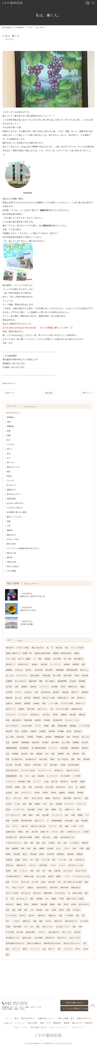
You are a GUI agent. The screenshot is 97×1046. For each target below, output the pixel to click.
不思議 (54, 910)
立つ (8, 458)
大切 (31, 910)
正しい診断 (10, 737)
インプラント (68, 949)
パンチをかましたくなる (81, 876)
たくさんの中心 (11, 915)
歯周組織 (73, 726)
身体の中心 (10, 904)
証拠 (7, 882)
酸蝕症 (80, 815)
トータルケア (22, 715)
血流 (51, 804)
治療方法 (9, 703)
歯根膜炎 (24, 687)
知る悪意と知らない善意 (16, 512)
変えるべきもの (81, 871)
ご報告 (55, 837)
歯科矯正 (85, 692)
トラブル (38, 726)
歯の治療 (45, 815)
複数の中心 (26, 921)
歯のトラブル (42, 709)
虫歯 (8, 521)
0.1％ (27, 776)
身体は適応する (53, 932)
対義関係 (61, 754)
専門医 (55, 715)
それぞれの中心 (60, 893)
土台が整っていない (63, 927)
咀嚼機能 (76, 742)
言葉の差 (57, 871)
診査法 (8, 927)
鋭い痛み (9, 687)
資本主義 (17, 854)
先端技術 (36, 703)
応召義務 (42, 731)
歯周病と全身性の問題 (42, 653)
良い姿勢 (9, 765)
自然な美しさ (34, 715)
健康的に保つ (72, 687)
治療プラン (75, 692)
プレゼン (67, 848)
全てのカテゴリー (14, 412)
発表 (25, 843)
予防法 (63, 687)
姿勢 (31, 754)
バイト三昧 (62, 860)
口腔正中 (30, 887)
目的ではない (62, 938)
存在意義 (50, 848)
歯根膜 (17, 787)
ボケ (87, 815)
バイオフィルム (19, 809)
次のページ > (87, 393)
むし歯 (17, 804)
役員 (22, 848)
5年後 (73, 815)
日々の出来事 (65, 776)
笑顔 (72, 698)
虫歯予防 (33, 687)
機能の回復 (32, 681)
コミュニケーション (72, 720)
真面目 (58, 876)
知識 (8, 435)
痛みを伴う (57, 798)
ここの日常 (76, 776)
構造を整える (75, 887)
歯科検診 (56, 692)
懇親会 (20, 832)
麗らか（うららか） (15, 516)
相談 (36, 692)
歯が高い (29, 670)
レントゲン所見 (84, 726)
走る (8, 453)
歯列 (31, 899)
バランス (18, 692)
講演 (87, 848)
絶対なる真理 (77, 893)
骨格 (34, 921)
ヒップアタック (52, 776)
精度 (43, 703)
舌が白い (9, 804)
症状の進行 (31, 709)
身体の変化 (37, 765)
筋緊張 (54, 899)
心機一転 (24, 826)
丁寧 (51, 709)
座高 (83, 664)
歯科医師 (44, 904)
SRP (43, 871)
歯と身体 (59, 648)
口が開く (86, 832)
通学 (53, 860)
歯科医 (69, 731)
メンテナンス (43, 687)
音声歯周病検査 (56, 821)
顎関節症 (10, 426)
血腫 (24, 815)
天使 (12, 899)
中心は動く (76, 910)
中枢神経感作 (24, 748)
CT (34, 659)
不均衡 (61, 899)
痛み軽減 (41, 776)
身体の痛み (54, 765)
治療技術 (64, 715)
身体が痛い (49, 670)
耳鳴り (26, 798)
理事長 (8, 854)
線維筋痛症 (60, 670)
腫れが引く (78, 798)
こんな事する (74, 843)
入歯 (43, 949)
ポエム (58, 848)
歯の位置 (74, 781)
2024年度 (51, 843)
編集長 (19, 904)
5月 (31, 860)
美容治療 (65, 692)
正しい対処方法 (63, 759)
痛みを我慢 (43, 759)
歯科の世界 (54, 887)
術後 (7, 759)
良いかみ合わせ (20, 681)
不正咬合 (27, 765)
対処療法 (30, 737)
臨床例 (50, 876)
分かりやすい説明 (62, 709)
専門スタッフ (10, 709)
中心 (7, 887)
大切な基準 (38, 938)
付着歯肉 (47, 659)
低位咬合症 (38, 670)
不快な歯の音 (45, 692)
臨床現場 (76, 664)
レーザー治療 (53, 703)
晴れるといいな (13, 467)
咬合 (66, 648)
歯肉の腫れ (67, 798)
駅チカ (78, 949)
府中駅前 (9, 787)
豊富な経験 (28, 720)
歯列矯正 (27, 703)
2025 (60, 826)
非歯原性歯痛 (62, 726)
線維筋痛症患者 (11, 776)
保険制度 (9, 860)
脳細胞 (47, 798)
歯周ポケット (69, 809)
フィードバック (55, 664)
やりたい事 (45, 860)
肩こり (8, 798)
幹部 (28, 848)
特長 (37, 871)
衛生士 (25, 854)
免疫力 (8, 809)
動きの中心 (37, 893)
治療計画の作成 (76, 709)
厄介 (45, 765)
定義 (68, 910)
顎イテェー (11, 462)
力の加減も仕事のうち (13, 876)
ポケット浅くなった (13, 815)
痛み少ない (84, 670)
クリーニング (34, 949)
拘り (8, 440)
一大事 (73, 826)
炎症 (7, 754)
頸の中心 (32, 915)
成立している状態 (12, 893)
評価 (80, 927)
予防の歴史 (31, 809)
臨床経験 (15, 742)
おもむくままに (13, 539)
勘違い (31, 815)
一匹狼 (81, 848)
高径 (30, 787)
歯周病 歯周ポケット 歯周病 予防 (19, 653)
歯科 (7, 949)
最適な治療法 (34, 675)
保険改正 (80, 854)
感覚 (60, 915)
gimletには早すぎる (15, 503)
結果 (74, 927)
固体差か (35, 904)
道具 (16, 793)
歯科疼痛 (82, 681)
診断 (7, 910)
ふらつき (10, 480)
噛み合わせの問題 (26, 837)
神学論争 (80, 793)
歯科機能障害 (62, 681)
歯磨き (82, 687)
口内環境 (9, 692)
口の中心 (48, 921)
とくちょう (23, 871)
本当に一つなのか (18, 887)
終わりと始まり (13, 566)
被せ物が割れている (67, 837)
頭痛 (72, 759)
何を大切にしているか (75, 865)
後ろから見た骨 (37, 798)
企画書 (17, 860)
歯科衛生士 (78, 731)
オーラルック (69, 804)
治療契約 (33, 731)
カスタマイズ (10, 715)
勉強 (86, 882)
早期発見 (21, 709)
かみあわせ (19, 670)
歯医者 (82, 781)
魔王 (86, 893)
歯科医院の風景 (26, 821)
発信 (24, 787)
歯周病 (9, 530)
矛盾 (49, 871)
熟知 (16, 731)
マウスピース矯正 (23, 648)
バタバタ (55, 832)
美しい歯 (18, 698)
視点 (46, 910)
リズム (81, 826)
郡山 (43, 843)
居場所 (41, 854)
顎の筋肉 (76, 737)
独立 (7, 921)
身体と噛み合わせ (12, 770)
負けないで (11, 485)
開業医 (41, 848)
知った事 (35, 882)
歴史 (46, 809)
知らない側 (25, 882)
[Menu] (92, 3)
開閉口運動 (48, 893)
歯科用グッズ (10, 664)
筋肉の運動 (17, 927)
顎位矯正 (71, 793)
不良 (59, 882)
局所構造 (39, 899)
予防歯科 (47, 720)
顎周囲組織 (25, 742)
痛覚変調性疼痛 (72, 670)
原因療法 (39, 737)
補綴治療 (36, 698)
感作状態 (24, 754)
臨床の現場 (64, 887)
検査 (39, 659)
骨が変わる (64, 781)
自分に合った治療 (48, 698)
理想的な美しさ (63, 698)
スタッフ (15, 826)
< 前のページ (10, 393)
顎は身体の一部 (11, 837)
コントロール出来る (28, 770)
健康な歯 (82, 715)
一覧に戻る (48, 393)
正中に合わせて (84, 904)
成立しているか (75, 938)
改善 (68, 737)
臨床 (25, 910)
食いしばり (85, 737)
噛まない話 (11, 553)
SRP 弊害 (67, 659)
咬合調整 (61, 731)
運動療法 (62, 793)
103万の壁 (50, 854)
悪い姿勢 (18, 765)
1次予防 (36, 793)
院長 (65, 843)
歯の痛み (45, 742)
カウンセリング (22, 675)
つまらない (32, 865)
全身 (77, 821)
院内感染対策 (57, 720)
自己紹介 (9, 793)
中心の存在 (84, 921)
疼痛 (7, 720)
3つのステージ (26, 793)
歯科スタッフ (39, 821)
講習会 (82, 787)
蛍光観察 (59, 804)
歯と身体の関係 (73, 765)
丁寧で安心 (46, 715)
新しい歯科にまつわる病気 (73, 882)
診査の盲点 (20, 737)
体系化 (25, 860)
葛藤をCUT (11, 489)
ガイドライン (53, 748)
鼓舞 (7, 821)
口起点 (43, 882)
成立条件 (77, 932)
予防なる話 (11, 562)
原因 (78, 759)
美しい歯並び (50, 681)
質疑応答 (85, 843)
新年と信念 (11, 543)
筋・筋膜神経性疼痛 (38, 748)
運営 (34, 848)
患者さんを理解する (34, 943)
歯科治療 (73, 715)
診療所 (37, 837)
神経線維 (15, 754)
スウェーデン (81, 804)
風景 (7, 848)
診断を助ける (49, 938)
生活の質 (73, 681)
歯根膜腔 (15, 848)
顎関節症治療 (59, 737)
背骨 (77, 915)
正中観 (73, 904)
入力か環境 (10, 932)
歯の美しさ (81, 698)
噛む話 (9, 557)
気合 (59, 843)
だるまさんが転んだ (15, 507)
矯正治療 (85, 675)
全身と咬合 (46, 837)
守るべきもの (67, 871)
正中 (46, 899)
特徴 (31, 871)
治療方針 (38, 720)
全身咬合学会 (10, 832)
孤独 (74, 848)
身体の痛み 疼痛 (24, 781)
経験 (19, 910)
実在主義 (33, 854)
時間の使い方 (21, 865)
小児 (8, 525)
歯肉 (37, 815)
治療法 (52, 759)
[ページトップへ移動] (92, 1005)
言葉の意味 (11, 498)
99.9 (21, 776)
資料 (62, 832)
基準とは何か (27, 938)
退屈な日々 (10, 865)
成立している (66, 932)
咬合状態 (85, 742)
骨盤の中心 (52, 915)
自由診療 (51, 731)
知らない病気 (40, 876)
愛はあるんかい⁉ (9, 383)
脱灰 (66, 815)
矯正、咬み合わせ (38, 648)
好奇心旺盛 (68, 821)
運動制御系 (75, 748)
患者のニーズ (80, 703)
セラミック (16, 949)
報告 (31, 843)
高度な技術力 (16, 720)
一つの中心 (16, 921)
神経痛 (46, 726)
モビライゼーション (45, 770)
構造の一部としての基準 (75, 899)
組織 (66, 826)
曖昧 (40, 921)
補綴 (30, 804)
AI (47, 821)
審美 (40, 681)
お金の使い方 (79, 860)
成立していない (47, 927)
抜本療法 (48, 737)
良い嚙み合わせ (17, 759)
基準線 (52, 904)
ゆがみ (70, 787)
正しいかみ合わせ (12, 726)
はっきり (15, 882)
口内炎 (85, 949)
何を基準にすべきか (13, 938)
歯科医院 (18, 703)
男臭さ (9, 476)
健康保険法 (60, 854)
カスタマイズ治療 (67, 703)
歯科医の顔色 (30, 932)
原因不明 (44, 664)
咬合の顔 (20, 932)
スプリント (37, 781)
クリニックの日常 (77, 648)
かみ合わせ (28, 692)
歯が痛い (35, 664)
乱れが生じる (25, 893)
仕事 (70, 860)
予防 (8, 422)
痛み (7, 955)
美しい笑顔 (57, 675)
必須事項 (24, 731)
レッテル (67, 876)
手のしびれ (17, 798)
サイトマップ (78, 1027)
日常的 (61, 910)
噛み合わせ (10, 648)
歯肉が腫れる (78, 659)
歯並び (25, 949)
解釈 (53, 754)
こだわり (53, 865)
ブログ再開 (11, 571)
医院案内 (10, 417)
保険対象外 (35, 742)
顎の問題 (85, 821)
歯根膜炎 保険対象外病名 (62, 653)
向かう (9, 449)
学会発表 (15, 821)
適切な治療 (67, 675)
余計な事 (51, 882)
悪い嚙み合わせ (31, 759)
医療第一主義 (28, 876)
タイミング (52, 826)
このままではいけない (13, 843)
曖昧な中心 (58, 921)
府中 (84, 943)
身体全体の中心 (41, 887)
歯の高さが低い (23, 664)
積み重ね (39, 910)
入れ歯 (46, 781)
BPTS (45, 804)
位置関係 (9, 681)
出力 (31, 927)
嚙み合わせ (11, 535)
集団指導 (70, 854)
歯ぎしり (51, 949)
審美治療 (9, 698)
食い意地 (35, 832)
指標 (59, 904)
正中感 (66, 904)
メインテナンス (57, 815)
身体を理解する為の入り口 (15, 943)
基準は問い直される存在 (52, 943)
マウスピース (10, 781)
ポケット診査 (10, 659)
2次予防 (45, 793)
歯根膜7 (37, 804)
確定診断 (9, 731)
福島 (37, 843)
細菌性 (54, 809)
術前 (83, 754)
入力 (25, 927)
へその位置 (69, 915)
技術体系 (85, 748)
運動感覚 (39, 754)
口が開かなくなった (73, 832)
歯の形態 (27, 698)
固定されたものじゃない (72, 943)
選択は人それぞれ (73, 770)
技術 (37, 860)
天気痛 (63, 765)
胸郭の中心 (41, 915)
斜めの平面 (38, 787)
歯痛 (53, 726)
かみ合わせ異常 (26, 726)
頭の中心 (23, 915)
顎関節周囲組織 (11, 748)
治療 (13, 910)
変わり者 (54, 781)
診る (46, 754)
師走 (8, 471)
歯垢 (16, 687)
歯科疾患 (86, 759)
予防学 (40, 809)
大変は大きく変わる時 (37, 826)
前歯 (24, 804)
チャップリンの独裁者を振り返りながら (23, 548)
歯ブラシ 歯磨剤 (24, 659)
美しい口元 (10, 675)
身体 (68, 754)
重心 (83, 915)
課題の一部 (44, 832)
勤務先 (8, 871)
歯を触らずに (59, 770)
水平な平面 (49, 787)
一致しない (41, 932)
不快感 (76, 675)
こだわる (10, 444)
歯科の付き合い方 (71, 921)
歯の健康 (55, 687)
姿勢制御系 (64, 748)
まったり (62, 865)
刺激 (8, 431)
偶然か (26, 904)
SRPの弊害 (57, 659)
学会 (7, 826)
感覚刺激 (76, 754)
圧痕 (86, 798)
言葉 (15, 871)
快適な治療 (46, 675)
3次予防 (53, 793)
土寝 (33, 776)
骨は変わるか (60, 787)
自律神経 (67, 664)
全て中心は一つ (22, 899)
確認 (37, 927)
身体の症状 (43, 865)
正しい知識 (66, 742)
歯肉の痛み (55, 742)
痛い (78, 809)
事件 (27, 832)
